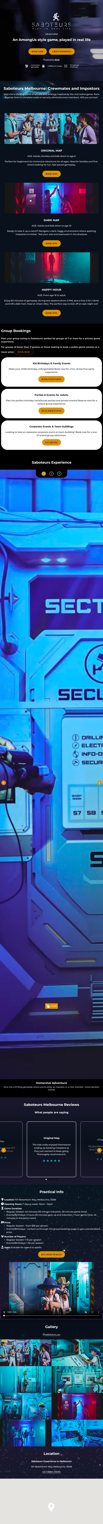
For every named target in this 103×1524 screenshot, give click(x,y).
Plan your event (51, 410)
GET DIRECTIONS (52, 1471)
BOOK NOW (38, 51)
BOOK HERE (24, 351)
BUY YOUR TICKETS (51, 1254)
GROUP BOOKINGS (61, 51)
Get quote (51, 442)
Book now (52, 173)
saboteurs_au (52, 1334)
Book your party (51, 379)
